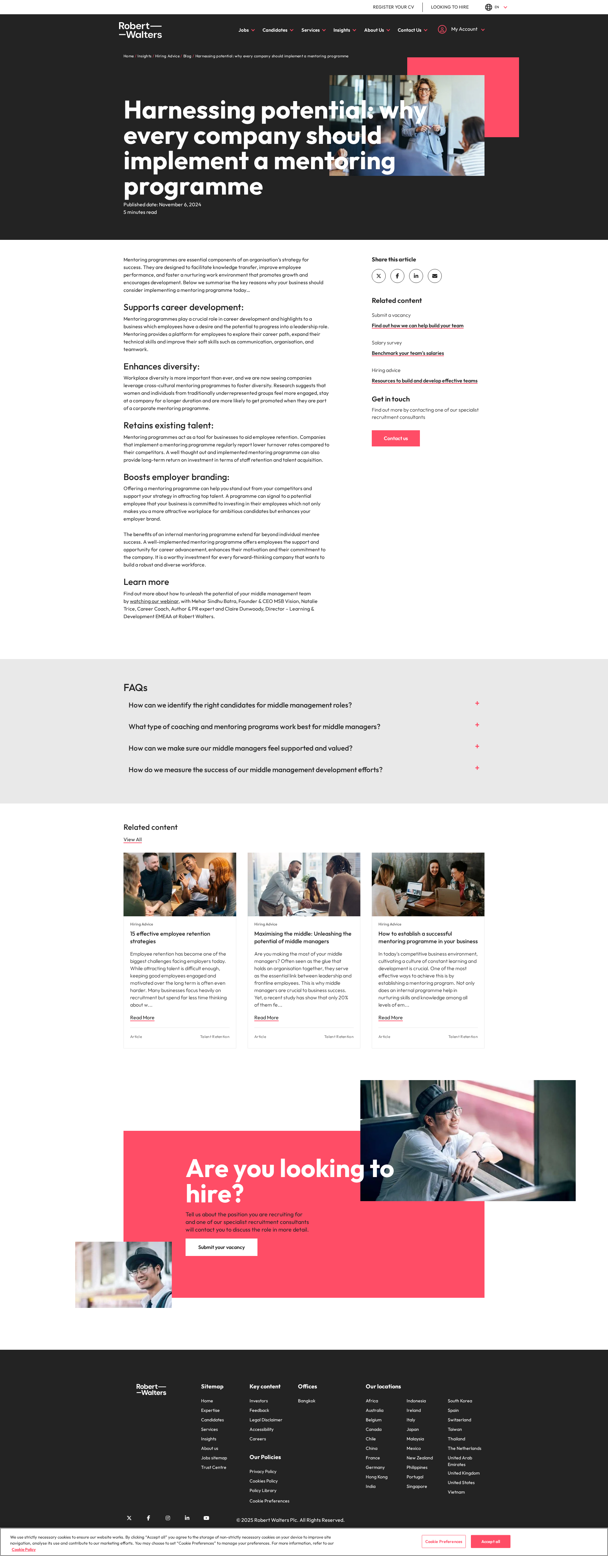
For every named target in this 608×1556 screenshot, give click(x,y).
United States (461, 1482)
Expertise (210, 1410)
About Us (374, 30)
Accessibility (262, 1429)
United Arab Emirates (460, 1461)
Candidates (275, 30)
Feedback (259, 1410)
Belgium (374, 1420)
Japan (413, 1429)
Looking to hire (450, 7)
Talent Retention (215, 1036)
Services (310, 30)
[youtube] (206, 1518)
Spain (453, 1410)
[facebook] (397, 276)
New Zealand (420, 1458)
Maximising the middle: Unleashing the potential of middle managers (303, 937)
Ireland (414, 1410)
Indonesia (416, 1401)
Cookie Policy (24, 1549)
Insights (341, 30)
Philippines (417, 1467)
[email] (435, 276)
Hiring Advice (141, 924)
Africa (372, 1401)
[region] (304, 1542)
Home (207, 1401)
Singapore (417, 1486)
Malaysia (415, 1439)
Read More (142, 1017)
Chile (371, 1439)
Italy (411, 1420)
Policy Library (263, 1490)
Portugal (415, 1477)
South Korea (460, 1401)
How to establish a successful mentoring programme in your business (428, 937)
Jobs (243, 30)
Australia (374, 1410)
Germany (375, 1467)
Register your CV (393, 7)
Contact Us (409, 30)
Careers (258, 1439)
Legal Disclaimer (266, 1420)
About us (209, 1448)
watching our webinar (154, 601)
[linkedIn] (416, 276)
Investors (259, 1401)
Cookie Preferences (269, 1501)
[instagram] (168, 1518)
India (371, 1486)
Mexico (414, 1448)
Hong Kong (377, 1477)
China (371, 1448)
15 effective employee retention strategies (170, 937)
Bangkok (306, 1401)
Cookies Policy (264, 1481)
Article (136, 1036)
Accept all (490, 1541)
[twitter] (379, 276)
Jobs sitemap (214, 1458)
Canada (374, 1429)
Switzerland (459, 1420)
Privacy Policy (263, 1471)
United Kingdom (464, 1473)
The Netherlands (464, 1448)
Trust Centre (213, 1467)
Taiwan (455, 1429)
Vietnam (456, 1492)
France (373, 1458)
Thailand (456, 1439)
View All (133, 839)
